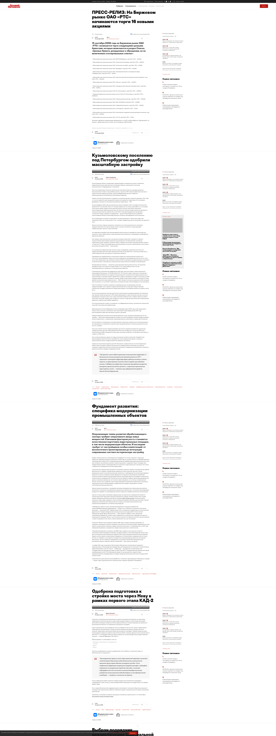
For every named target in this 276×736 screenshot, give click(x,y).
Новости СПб (95, 388)
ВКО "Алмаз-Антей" (128, 498)
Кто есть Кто (160, 6)
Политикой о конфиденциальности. (119, 732)
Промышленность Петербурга (149, 574)
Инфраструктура (109, 709)
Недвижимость (124, 387)
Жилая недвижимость (160, 387)
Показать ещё (166, 74)
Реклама (152, 6)
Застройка (131, 387)
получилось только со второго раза (102, 696)
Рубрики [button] (119, 6)
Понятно (132, 733)
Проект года (104, 574)
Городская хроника (146, 709)
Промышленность (136, 574)
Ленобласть (170, 387)
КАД (103, 709)
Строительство (105, 387)
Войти (264, 6)
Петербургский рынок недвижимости (144, 387)
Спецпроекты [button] (130, 6)
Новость (98, 387)
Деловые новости (178, 387)
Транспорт (118, 709)
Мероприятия (143, 6)
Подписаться (149, 1)
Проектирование (115, 387)
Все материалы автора (113, 38)
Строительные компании (124, 574)
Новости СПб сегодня (105, 388)
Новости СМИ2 (96, 148)
